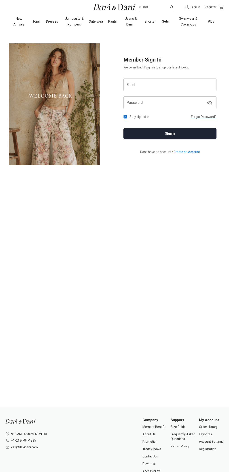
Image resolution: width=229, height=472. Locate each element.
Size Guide (178, 427)
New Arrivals (18, 21)
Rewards (148, 464)
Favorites (205, 434)
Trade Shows (151, 449)
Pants (112, 21)
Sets (165, 21)
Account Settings (211, 441)
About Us (148, 434)
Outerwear (96, 21)
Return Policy (180, 446)
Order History (208, 427)
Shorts (149, 21)
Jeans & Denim (131, 21)
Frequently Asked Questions (183, 436)
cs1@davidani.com (24, 447)
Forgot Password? (203, 117)
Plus (211, 21)
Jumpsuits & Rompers (74, 21)
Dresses (52, 21)
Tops (36, 21)
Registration (207, 449)
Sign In (170, 133)
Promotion (149, 441)
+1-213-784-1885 (23, 440)
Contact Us (150, 456)
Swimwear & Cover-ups (188, 21)
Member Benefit (153, 427)
